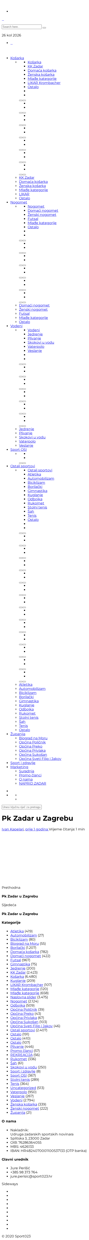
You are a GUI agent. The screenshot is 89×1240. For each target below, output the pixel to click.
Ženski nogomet (42, 215)
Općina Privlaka (32, 750)
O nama (26, 779)
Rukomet (36, 503)
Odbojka (35, 499)
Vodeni (16, 326)
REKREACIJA (21, 1055)
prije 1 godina (37, 829)
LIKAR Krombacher (44, 83)
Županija (17, 734)
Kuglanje (35, 495)
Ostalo (33, 87)
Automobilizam (41, 478)
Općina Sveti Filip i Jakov (40, 759)
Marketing (19, 767)
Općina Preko (30, 746)
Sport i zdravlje (22, 763)
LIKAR (24, 194)
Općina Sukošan (33, 755)
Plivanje (34, 338)
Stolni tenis (37, 507)
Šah (31, 511)
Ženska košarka (41, 74)
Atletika (34, 474)
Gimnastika (37, 491)
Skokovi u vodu (41, 342)
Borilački (35, 487)
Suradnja (26, 771)
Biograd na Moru (33, 738)
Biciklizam (36, 483)
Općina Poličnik (32, 742)
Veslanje (35, 351)
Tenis (32, 515)
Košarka (17, 58)
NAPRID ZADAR (32, 783)
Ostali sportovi (22, 466)
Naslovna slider (23, 997)
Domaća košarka (42, 70)
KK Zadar (35, 66)
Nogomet (18, 202)
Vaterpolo (36, 346)
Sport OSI (18, 450)
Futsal (33, 219)
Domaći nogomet (43, 210)
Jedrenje (35, 334)
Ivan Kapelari (13, 829)
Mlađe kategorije (42, 79)
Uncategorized (23, 1088)
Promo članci (30, 775)
